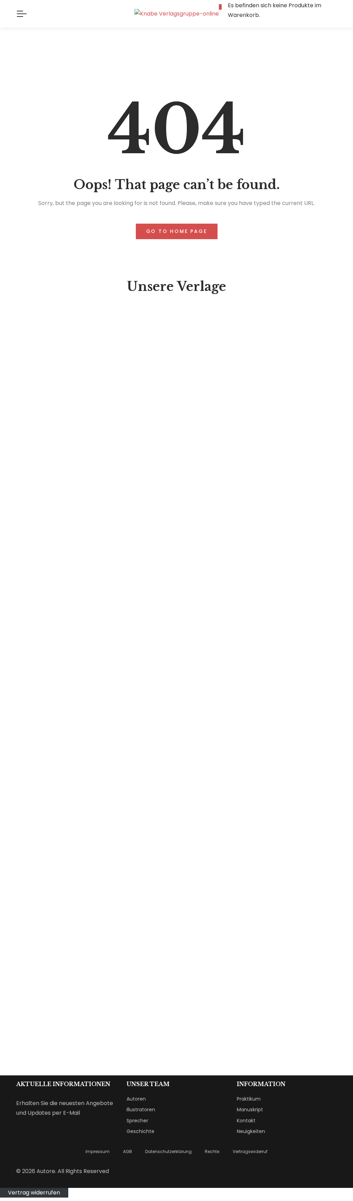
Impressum (97, 1151)
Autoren (136, 1098)
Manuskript (250, 1109)
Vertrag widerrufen (34, 1193)
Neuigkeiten (251, 1131)
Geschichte (140, 1131)
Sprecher (137, 1120)
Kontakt (246, 1120)
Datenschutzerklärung (168, 1151)
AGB (127, 1151)
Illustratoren (141, 1109)
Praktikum (249, 1098)
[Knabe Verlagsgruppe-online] (176, 14)
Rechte (212, 1151)
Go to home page (176, 231)
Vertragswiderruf (250, 1151)
